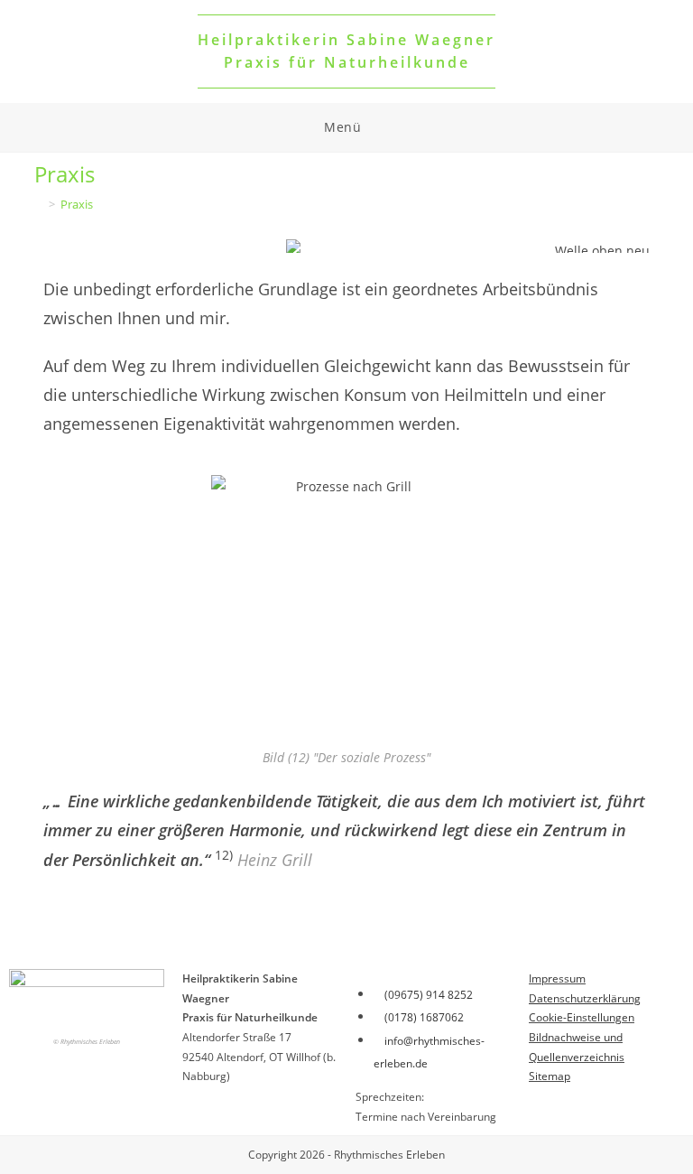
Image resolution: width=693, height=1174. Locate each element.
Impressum (557, 978)
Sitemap (549, 1076)
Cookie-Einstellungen (581, 1017)
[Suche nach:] (377, 127)
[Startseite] (38, 204)
